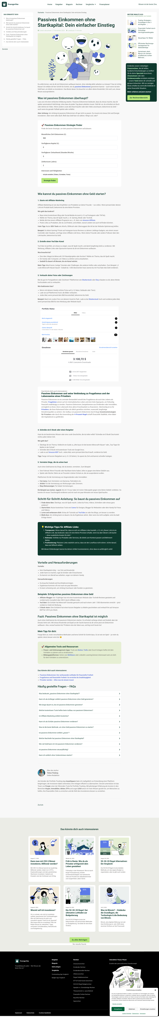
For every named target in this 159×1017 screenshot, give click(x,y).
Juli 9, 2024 (104, 907)
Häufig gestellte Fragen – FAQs (16, 39)
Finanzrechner (132, 68)
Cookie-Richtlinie (126, 1013)
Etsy (97, 280)
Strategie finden (50, 180)
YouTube (82, 513)
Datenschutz (135, 1013)
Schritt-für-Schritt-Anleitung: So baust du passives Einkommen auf (18, 28)
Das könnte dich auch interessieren (17, 42)
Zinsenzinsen (132, 76)
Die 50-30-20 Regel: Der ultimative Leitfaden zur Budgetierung (77, 912)
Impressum (143, 1013)
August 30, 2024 (105, 858)
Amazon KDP (53, 452)
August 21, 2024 (35, 858)
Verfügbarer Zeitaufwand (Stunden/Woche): (57, 152)
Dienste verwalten (117, 1004)
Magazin (55, 963)
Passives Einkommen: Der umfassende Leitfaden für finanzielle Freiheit (66, 675)
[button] (155, 990)
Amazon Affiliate (89, 220)
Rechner (76, 960)
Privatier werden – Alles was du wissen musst (57, 680)
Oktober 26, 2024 (70, 858)
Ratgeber (55, 960)
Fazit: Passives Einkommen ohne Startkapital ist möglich (16, 35)
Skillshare (71, 655)
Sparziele (139, 73)
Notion (80, 650)
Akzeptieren (118, 1009)
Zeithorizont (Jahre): (49, 162)
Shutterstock (87, 280)
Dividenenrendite (133, 78)
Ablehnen (132, 1009)
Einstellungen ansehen (147, 1009)
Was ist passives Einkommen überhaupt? (15, 19)
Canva (73, 508)
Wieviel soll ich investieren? (43, 910)
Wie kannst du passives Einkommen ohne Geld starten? (17, 23)
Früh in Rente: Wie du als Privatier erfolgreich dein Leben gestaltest (77, 864)
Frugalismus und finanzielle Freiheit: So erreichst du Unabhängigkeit (65, 677)
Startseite (41, 12)
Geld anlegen (56, 967)
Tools (136, 81)
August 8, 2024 (34, 907)
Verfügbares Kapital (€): (50, 143)
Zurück (5, 49)
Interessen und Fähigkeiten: (51, 171)
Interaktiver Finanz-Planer (118, 960)
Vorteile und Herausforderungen (16, 32)
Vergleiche (55, 970)
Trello (86, 650)
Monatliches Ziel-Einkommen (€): (53, 134)
